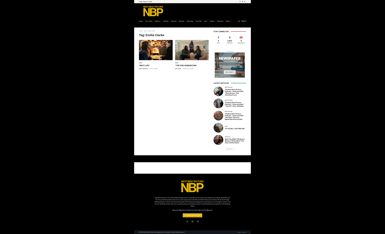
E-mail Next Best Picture (192, 215)
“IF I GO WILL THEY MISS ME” (235, 129)
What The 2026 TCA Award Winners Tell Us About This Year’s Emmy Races (234, 141)
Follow (229, 36)
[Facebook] (240, 1)
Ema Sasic (178, 68)
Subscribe (241, 36)
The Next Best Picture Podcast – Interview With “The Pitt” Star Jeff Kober (234, 104)
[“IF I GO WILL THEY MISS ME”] (218, 128)
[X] (245, 1)
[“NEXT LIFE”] (156, 50)
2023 (176, 62)
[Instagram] (242, 1)
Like (218, 36)
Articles (227, 136)
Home (140, 31)
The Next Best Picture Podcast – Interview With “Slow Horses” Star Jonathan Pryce (234, 92)
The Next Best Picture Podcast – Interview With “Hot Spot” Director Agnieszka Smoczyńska (234, 116)
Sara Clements (143, 68)
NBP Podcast (229, 87)
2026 (140, 62)
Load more (229, 149)
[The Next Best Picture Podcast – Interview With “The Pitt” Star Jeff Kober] (218, 103)
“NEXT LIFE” (144, 65)
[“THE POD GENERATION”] (192, 50)
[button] (241, 21)
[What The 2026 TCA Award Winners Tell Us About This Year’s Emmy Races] (218, 140)
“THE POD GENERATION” (186, 65)
